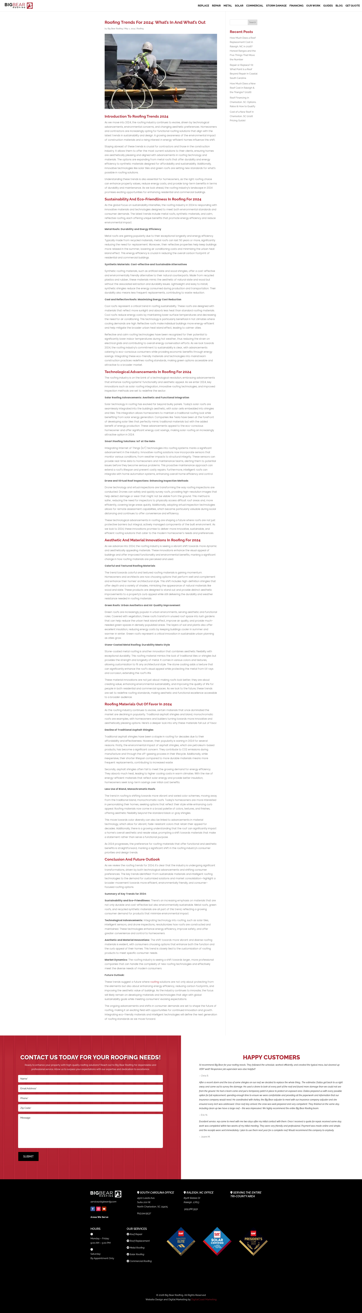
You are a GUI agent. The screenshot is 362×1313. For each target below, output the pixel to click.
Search (252, 22)
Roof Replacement (140, 1240)
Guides (328, 6)
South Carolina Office (157, 1192)
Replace (203, 6)
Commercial (254, 6)
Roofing (140, 28)
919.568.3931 (191, 1209)
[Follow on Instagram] (98, 1209)
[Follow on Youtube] (104, 1209)
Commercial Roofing (141, 1261)
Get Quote (352, 6)
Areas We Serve (99, 1217)
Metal (228, 6)
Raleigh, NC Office (200, 1192)
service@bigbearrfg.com (103, 1201)
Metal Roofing (137, 1247)
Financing (296, 6)
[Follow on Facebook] (92, 1209)
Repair (216, 6)
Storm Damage (276, 6)
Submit (28, 1156)
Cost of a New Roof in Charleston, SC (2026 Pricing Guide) (242, 116)
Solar (239, 6)
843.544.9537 (144, 1213)
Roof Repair (136, 1234)
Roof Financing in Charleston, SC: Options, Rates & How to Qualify (243, 102)
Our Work (313, 6)
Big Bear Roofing (115, 28)
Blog (339, 6)
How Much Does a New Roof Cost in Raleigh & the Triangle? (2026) (243, 88)
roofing (154, 982)
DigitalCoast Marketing (204, 1299)
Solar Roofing (137, 1254)
